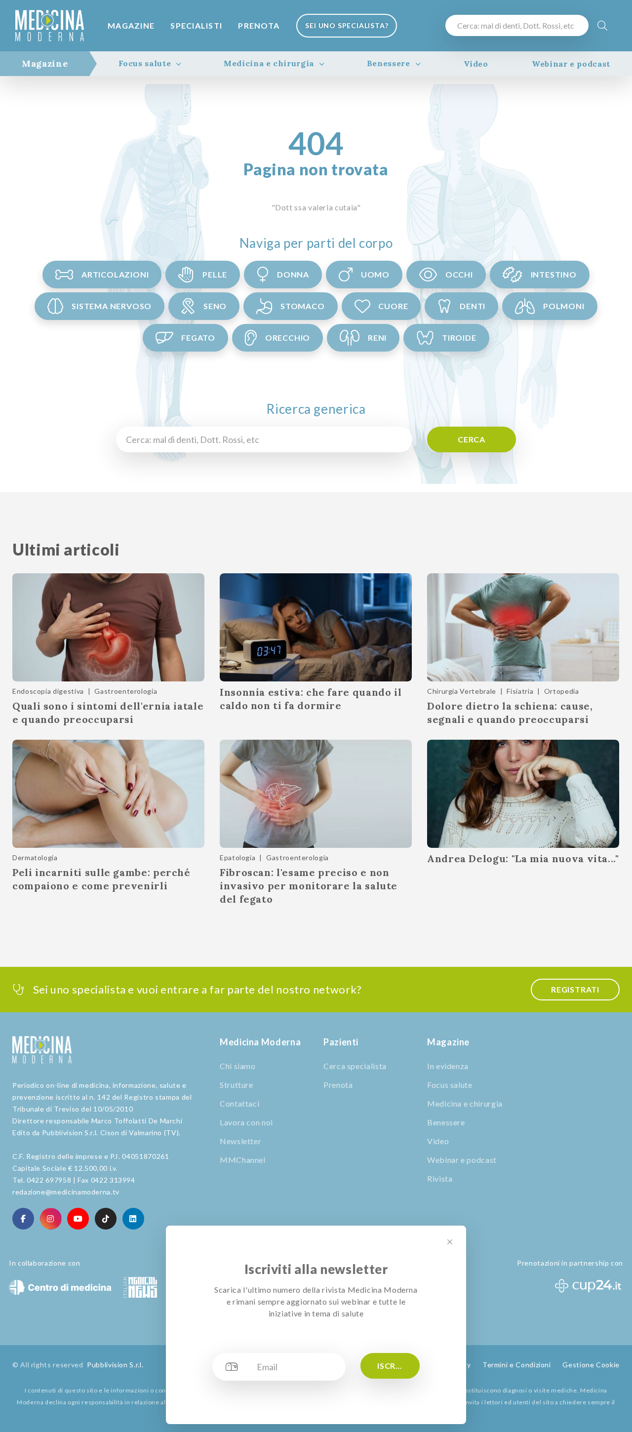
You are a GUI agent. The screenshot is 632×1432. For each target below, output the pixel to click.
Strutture (236, 1084)
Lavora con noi (246, 1122)
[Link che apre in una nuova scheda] (23, 1219)
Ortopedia (561, 691)
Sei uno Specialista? (346, 25)
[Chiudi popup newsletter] (449, 1241)
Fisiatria (520, 691)
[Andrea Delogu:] (523, 794)
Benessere (388, 63)
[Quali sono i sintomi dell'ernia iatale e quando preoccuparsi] (108, 627)
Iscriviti (395, 1365)
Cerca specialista (355, 1066)
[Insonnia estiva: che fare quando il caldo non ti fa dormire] (316, 627)
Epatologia (237, 857)
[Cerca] (603, 25)
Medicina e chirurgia (269, 63)
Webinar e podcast (571, 64)
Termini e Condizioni (516, 1364)
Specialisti (196, 25)
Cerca (471, 439)
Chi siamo (238, 1066)
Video (476, 64)
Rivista (439, 1178)
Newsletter (240, 1141)
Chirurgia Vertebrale (461, 691)
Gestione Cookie (591, 1364)
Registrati (575, 989)
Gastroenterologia (125, 691)
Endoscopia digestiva (48, 691)
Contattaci (239, 1103)
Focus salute (144, 63)
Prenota (258, 25)
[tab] (44, 63)
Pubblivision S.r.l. (115, 1364)
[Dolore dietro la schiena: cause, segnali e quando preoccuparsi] (523, 627)
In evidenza (448, 1066)
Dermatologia (35, 857)
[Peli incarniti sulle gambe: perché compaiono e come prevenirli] (108, 794)
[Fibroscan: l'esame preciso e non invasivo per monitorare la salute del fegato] (316, 794)
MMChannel (243, 1159)
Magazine (131, 25)
